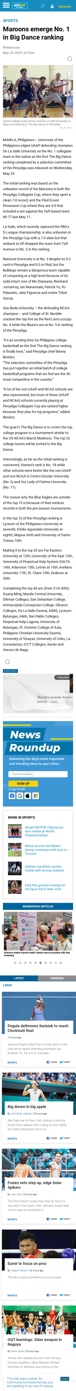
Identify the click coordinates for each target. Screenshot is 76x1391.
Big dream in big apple (27, 1106)
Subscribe (64, 6)
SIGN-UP (23, 784)
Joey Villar (16, 1194)
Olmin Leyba (17, 1351)
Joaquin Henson (19, 1270)
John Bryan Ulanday (21, 1113)
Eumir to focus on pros (27, 1263)
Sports (10, 20)
